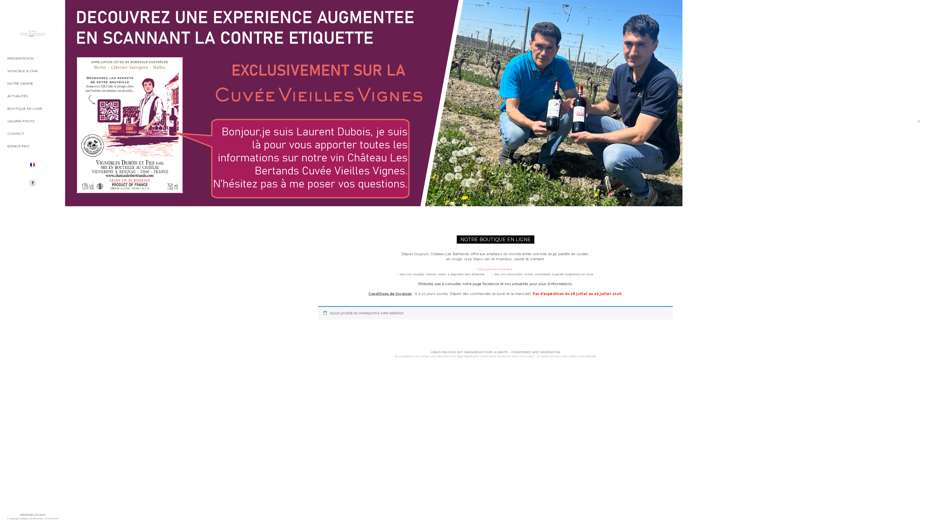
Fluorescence (51, 518)
